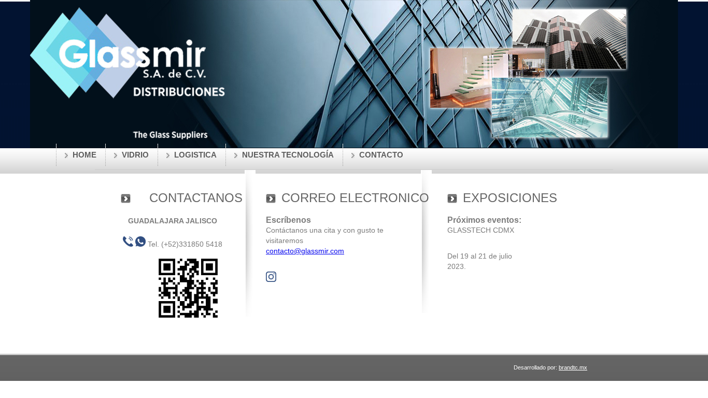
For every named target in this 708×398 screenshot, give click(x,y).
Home (84, 154)
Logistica (195, 154)
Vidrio (135, 154)
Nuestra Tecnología (288, 154)
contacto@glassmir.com (305, 251)
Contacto (381, 154)
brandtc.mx (573, 367)
